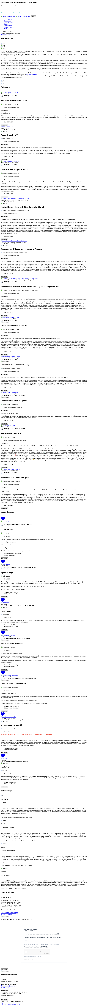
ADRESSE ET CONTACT (8, 913)
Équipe (6, 24)
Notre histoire (8, 19)
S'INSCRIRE (28, 959)
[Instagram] (6, 28)
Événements (7, 21)
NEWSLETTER (5, 914)
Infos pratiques (8, 25)
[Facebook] (4, 28)
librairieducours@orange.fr (8, 986)
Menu (32, 16)
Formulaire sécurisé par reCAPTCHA (36, 947)
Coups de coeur (8, 22)
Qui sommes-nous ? (6, 34)
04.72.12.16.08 (5, 987)
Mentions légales (16, 1004)
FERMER (4, 125)
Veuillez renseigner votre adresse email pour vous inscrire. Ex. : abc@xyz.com (42, 944)
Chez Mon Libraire (9, 27)
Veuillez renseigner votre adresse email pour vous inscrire (42, 937)
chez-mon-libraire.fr (31, 74)
